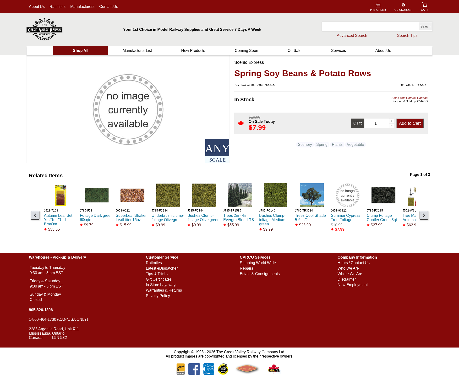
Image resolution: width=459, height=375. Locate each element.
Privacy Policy (158, 296)
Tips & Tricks (157, 274)
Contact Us (108, 7)
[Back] (35, 215)
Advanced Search (352, 35)
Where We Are (350, 274)
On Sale (294, 51)
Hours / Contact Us (354, 263)
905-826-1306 (41, 310)
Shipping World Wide (258, 263)
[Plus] (391, 121)
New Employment (353, 285)
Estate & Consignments (260, 274)
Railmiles (57, 7)
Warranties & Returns (164, 290)
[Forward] (424, 215)
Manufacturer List (137, 51)
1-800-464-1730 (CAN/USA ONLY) (58, 319)
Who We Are (348, 268)
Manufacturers (82, 7)
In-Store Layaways (161, 285)
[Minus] (391, 125)
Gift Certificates (159, 279)
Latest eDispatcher (162, 268)
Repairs (246, 268)
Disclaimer (347, 279)
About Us (37, 7)
